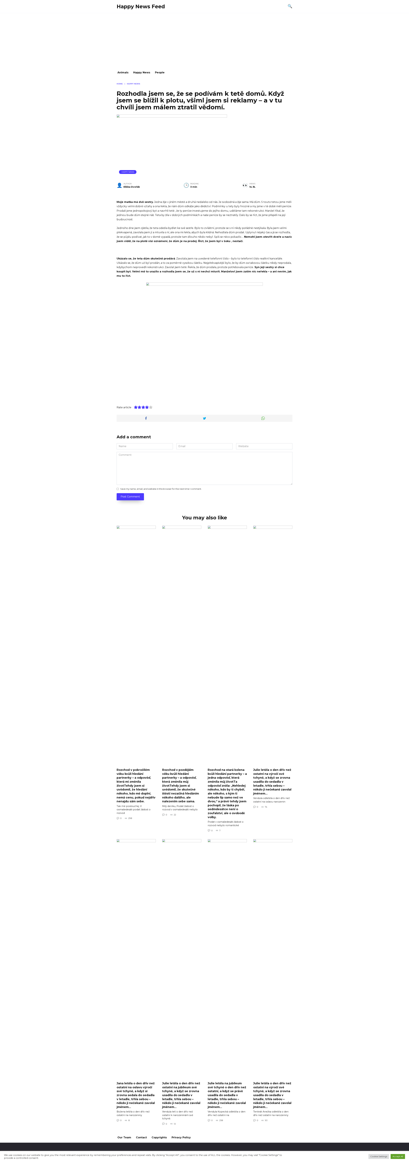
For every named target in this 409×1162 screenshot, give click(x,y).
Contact (141, 1137)
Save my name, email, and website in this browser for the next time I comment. (161, 489)
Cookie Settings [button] (378, 1156)
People (160, 72)
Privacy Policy (181, 1137)
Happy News (141, 72)
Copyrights (159, 1137)
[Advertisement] (204, 40)
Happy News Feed (141, 6)
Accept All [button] (398, 1156)
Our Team (124, 1137)
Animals (122, 72)
